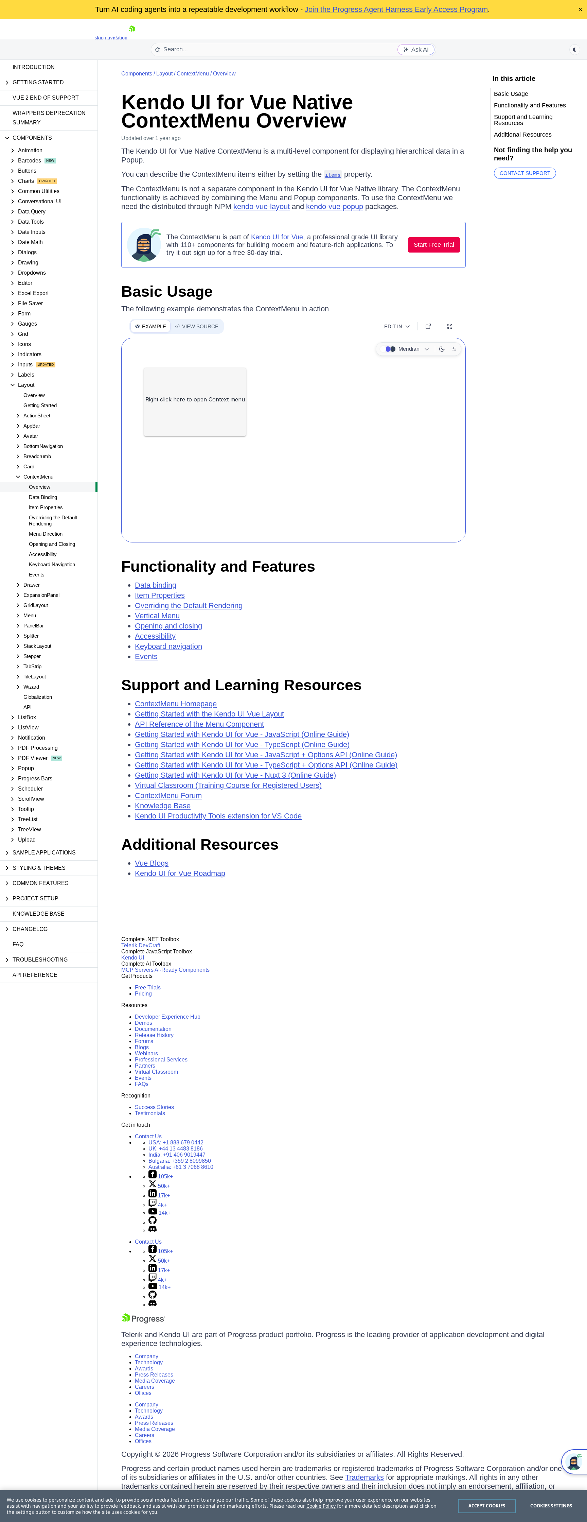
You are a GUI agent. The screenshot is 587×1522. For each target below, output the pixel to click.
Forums (144, 1041)
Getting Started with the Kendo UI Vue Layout (209, 714)
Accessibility (43, 554)
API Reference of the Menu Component (199, 724)
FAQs (141, 1084)
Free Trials (148, 987)
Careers (144, 1387)
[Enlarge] (450, 326)
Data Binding (43, 497)
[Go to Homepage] (132, 37)
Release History (154, 1035)
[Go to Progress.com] (143, 1322)
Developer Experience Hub (167, 1017)
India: (177, 1155)
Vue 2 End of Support (46, 98)
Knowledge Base (39, 914)
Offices (143, 1393)
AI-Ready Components (182, 970)
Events (37, 574)
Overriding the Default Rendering (53, 520)
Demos (143, 1023)
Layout (164, 73)
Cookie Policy (321, 1506)
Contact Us (148, 1136)
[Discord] (152, 1230)
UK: (175, 1149)
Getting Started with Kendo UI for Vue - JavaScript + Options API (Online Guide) (266, 754)
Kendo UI (132, 958)
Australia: (180, 1167)
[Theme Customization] (454, 349)
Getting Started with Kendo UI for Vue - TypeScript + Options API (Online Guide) (266, 765)
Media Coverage (155, 1381)
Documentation (153, 1029)
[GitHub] (152, 1222)
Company (146, 1356)
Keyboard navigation (168, 646)
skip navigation (111, 37)
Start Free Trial (434, 244)
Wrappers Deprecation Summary (49, 117)
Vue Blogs (151, 863)
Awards (144, 1368)
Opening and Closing (52, 544)
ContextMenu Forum (168, 795)
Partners (145, 1066)
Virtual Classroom (156, 1072)
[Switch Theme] (574, 49)
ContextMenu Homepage (176, 703)
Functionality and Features (218, 566)
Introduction (34, 67)
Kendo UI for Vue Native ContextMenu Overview (237, 111)
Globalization (37, 697)
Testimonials (150, 1113)
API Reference (35, 975)
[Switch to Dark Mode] (442, 349)
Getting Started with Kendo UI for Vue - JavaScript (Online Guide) (242, 734)
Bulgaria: (179, 1161)
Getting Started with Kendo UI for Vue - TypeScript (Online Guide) (242, 744)
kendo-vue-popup (334, 206)
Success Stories (154, 1107)
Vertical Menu (157, 615)
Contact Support (525, 173)
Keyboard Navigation (52, 564)
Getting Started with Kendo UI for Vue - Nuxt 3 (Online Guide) (235, 775)
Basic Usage (167, 291)
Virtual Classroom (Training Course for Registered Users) (228, 785)
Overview (34, 395)
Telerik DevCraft (140, 945)
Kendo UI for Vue (277, 237)
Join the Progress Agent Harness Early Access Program (396, 9)
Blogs (142, 1047)
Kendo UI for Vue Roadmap (180, 873)
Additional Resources (200, 844)
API (27, 707)
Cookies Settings (551, 1506)
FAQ (18, 944)
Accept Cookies (486, 1506)
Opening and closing (168, 626)
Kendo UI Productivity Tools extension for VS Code (218, 816)
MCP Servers (137, 970)
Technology (149, 1362)
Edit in (393, 326)
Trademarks (364, 1477)
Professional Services (161, 1059)
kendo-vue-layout (261, 206)
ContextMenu (193, 73)
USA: (175, 1142)
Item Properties (46, 507)
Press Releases (154, 1375)
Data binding (155, 585)
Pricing (143, 994)
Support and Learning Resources (241, 685)
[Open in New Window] (428, 326)
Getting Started (40, 405)
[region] (293, 1506)
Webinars (146, 1053)
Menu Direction (46, 534)
